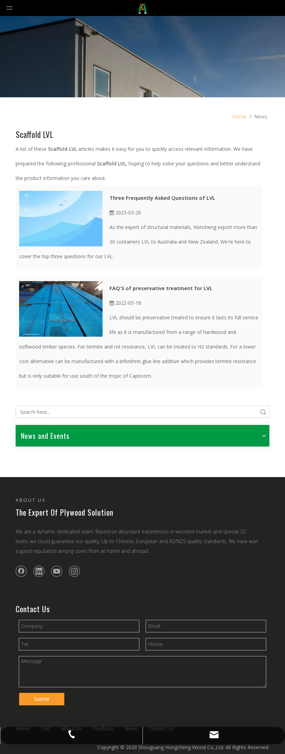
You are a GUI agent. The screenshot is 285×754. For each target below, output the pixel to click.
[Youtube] (56, 571)
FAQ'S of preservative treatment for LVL (160, 288)
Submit (42, 699)
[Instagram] (74, 571)
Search (263, 412)
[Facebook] (21, 571)
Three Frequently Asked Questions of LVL (162, 197)
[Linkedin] (38, 571)
